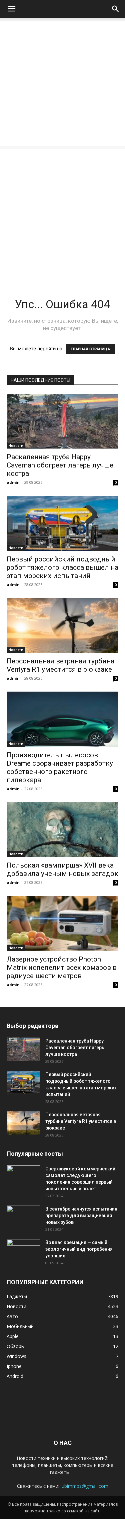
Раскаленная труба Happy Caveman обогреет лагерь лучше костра (60, 465)
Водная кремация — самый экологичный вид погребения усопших (79, 1249)
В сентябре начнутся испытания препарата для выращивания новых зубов (81, 1215)
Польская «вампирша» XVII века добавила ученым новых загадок (62, 869)
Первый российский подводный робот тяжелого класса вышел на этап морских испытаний (62, 567)
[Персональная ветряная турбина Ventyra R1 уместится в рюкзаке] (62, 625)
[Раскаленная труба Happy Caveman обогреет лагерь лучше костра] (62, 421)
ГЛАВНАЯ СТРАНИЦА (90, 349)
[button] (11, 9)
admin (13, 482)
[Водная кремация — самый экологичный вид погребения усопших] (23, 1250)
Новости (16, 445)
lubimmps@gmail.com (84, 1486)
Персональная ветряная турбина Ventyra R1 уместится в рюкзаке (60, 665)
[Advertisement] (62, 83)
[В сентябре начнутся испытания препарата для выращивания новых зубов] (23, 1217)
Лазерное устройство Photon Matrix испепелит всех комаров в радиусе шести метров (62, 967)
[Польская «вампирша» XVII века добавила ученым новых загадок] (62, 829)
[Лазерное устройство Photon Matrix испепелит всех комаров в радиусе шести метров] (62, 923)
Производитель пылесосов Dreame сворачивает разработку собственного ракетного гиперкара (60, 767)
